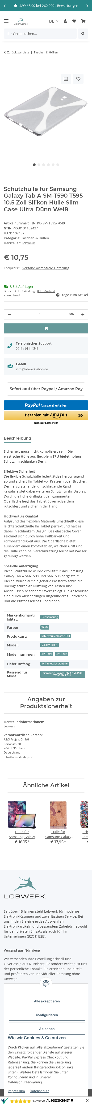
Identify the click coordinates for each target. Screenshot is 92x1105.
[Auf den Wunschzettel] (78, 79)
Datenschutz (39, 1091)
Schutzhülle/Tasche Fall (56, 636)
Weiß (45, 627)
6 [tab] (57, 164)
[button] (65, 21)
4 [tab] (48, 164)
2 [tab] (39, 164)
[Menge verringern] (9, 314)
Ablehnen (47, 1029)
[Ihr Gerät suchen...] (83, 33)
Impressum (16, 1091)
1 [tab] (34, 164)
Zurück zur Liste (18, 52)
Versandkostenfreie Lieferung (45, 268)
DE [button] (51, 21)
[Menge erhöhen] (83, 314)
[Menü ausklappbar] (6, 19)
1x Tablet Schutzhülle (54, 663)
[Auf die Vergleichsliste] (66, 79)
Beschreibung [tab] (17, 438)
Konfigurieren (47, 1015)
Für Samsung (50, 617)
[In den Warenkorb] (7, 67)
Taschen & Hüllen (35, 238)
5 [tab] (53, 164)
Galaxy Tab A (49, 644)
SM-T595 (61, 653)
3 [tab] (43, 164)
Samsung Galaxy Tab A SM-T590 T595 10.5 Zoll (62, 674)
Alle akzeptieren (47, 1001)
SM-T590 (47, 653)
